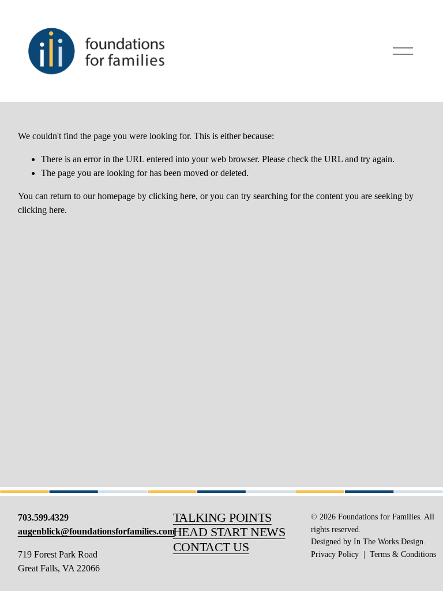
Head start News (229, 532)
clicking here (172, 196)
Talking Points (222, 518)
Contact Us (211, 547)
